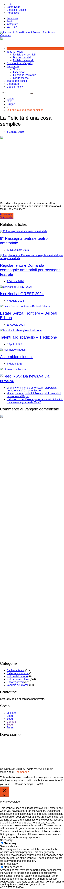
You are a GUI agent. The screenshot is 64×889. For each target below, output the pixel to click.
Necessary (10, 843)
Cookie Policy (15, 86)
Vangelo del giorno (18, 685)
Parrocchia (13, 66)
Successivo (6, 217)
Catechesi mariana (18, 673)
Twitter (10, 21)
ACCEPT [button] (42, 784)
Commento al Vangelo (19, 63)
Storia (16, 69)
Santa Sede (13, 7)
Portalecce (13, 12)
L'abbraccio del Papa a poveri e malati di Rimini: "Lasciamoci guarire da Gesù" (35, 401)
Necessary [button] (6, 840)
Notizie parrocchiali (24, 54)
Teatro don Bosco (17, 80)
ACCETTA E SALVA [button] (12, 887)
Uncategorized (15, 682)
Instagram (12, 24)
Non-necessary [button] (9, 863)
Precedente (6, 214)
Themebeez (22, 772)
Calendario (13, 83)
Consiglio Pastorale (24, 75)
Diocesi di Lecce (16, 9)
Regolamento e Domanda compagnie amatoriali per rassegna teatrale (30, 270)
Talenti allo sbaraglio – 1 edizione (28, 337)
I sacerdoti (19, 72)
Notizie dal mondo (23, 60)
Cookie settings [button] (24, 784)
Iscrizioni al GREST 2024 (22, 294)
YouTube (12, 27)
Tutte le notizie (15, 51)
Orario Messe (21, 78)
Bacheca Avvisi (22, 57)
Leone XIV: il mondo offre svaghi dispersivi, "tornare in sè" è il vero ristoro (32, 389)
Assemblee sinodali (16, 356)
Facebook (12, 18)
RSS (9, 4)
